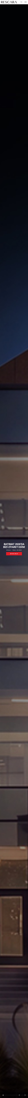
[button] (25, 1095)
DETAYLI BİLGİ (14, 553)
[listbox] (21, 2)
